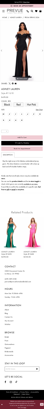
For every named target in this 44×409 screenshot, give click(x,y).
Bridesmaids (9, 351)
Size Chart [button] (39, 109)
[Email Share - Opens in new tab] (15, 83)
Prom (6, 340)
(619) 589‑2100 (11, 279)
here (25, 407)
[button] (3, 11)
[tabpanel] (22, 50)
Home (4, 17)
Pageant (7, 348)
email (13, 189)
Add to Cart (22, 137)
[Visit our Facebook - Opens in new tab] (5, 382)
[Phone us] (28, 11)
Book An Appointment (22, 148)
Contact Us (8, 317)
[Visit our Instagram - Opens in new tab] (11, 382)
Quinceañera (9, 344)
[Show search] (32, 11)
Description (8, 155)
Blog (6, 313)
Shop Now (26, 2)
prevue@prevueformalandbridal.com (18, 281)
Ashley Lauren (16, 17)
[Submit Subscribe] (37, 369)
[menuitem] (3, 11)
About (7, 310)
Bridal (7, 337)
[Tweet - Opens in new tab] (10, 84)
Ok (42, 404)
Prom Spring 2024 (32, 17)
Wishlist (7, 324)
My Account (9, 321)
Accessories (9, 355)
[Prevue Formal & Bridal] (15, 11)
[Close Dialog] (1, 404)
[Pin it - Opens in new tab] (13, 84)
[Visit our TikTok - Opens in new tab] (16, 382)
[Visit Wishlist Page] (36, 11)
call (7, 189)
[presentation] (11, 233)
